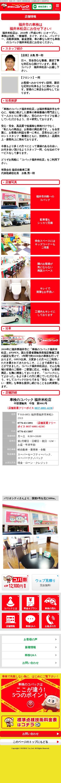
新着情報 (30, 647)
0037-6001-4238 (44, 407)
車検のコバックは (30, 690)
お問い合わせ (30, 662)
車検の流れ (50, 608)
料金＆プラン (30, 608)
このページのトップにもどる (30, 741)
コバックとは (10, 608)
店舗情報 (10, 626)
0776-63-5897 (25, 431)
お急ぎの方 (50, 626)
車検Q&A (30, 626)
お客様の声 (30, 639)
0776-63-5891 (25, 422)
